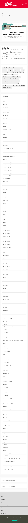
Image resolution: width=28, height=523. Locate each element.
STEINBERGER (6, 282)
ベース (8, 39)
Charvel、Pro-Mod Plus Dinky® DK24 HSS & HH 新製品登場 (13, 58)
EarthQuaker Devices (9, 359)
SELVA (5, 271)
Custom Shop (5, 67)
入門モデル (7, 337)
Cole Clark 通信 (8, 453)
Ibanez (5, 192)
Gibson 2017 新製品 (8, 170)
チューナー (6, 411)
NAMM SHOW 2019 (7, 239)
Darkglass (6, 115)
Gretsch (5, 186)
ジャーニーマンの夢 (9, 469)
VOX (5, 304)
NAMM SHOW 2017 (7, 233)
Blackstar (6, 387)
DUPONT (5, 123)
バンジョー (6, 414)
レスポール (15, 85)
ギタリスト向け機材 (8, 381)
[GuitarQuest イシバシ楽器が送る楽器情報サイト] (10, 4)
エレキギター (6, 74)
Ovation (5, 252)
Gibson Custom (7, 178)
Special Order (6, 274)
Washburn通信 (7, 464)
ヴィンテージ (22, 85)
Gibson (14, 67)
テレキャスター (6, 83)
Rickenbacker (6, 260)
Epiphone (6, 131)
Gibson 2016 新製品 (8, 175)
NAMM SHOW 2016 (7, 230)
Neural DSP (7, 362)
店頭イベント (6, 444)
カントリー (6, 376)
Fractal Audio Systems (8, 153)
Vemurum (6, 302)
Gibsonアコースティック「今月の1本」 (13, 458)
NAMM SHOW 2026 (7, 247)
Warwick (5, 307)
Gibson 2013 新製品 (8, 162)
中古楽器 (6, 436)
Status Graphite (7, 280)
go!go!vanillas (7, 351)
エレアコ (22, 72)
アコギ (22, 70)
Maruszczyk (6, 219)
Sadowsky (6, 269)
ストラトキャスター (15, 81)
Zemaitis (5, 321)
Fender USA (6, 145)
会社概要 (13, 486)
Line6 (5, 214)
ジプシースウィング (8, 398)
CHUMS (5, 104)
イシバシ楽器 (3, 513)
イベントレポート (7, 343)
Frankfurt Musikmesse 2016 (9, 156)
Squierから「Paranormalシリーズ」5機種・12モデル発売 (13, 60)
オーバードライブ (14, 74)
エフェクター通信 (8, 466)
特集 (5, 450)
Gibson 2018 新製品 (8, 173)
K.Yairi (5, 203)
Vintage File (10, 70)
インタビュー (6, 346)
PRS (5, 258)
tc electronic (6, 296)
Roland (5, 263)
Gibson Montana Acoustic (9, 184)
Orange (6, 395)
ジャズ (5, 401)
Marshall (6, 392)
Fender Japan (6, 142)
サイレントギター (8, 318)
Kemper (5, 206)
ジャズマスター (6, 81)
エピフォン (9, 72)
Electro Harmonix (7, 129)
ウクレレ (6, 354)
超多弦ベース (7, 425)
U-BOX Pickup (6, 299)
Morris (5, 222)
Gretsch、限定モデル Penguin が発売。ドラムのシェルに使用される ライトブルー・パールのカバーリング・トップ (13, 56)
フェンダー (13, 83)
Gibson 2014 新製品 (8, 164)
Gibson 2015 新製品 (8, 167)
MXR (5, 228)
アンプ (4, 72)
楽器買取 (4, 486)
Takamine (6, 291)
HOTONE (5, 189)
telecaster (5, 70)
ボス (18, 83)
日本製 (4, 87)
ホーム (3, 13)
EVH (4, 134)
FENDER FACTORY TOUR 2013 (10, 151)
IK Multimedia (6, 195)
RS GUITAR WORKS (7, 266)
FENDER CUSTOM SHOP (9, 148)
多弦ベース (7, 422)
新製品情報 (12, 39)
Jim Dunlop (6, 200)
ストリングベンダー (8, 409)
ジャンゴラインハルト (8, 403)
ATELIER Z (6, 96)
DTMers (4, 480)
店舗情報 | (9, 486)
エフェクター (16, 72)
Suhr (5, 288)
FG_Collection (7, 455)
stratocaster (19, 67)
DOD (5, 120)
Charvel (5, 101)
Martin (5, 217)
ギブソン (14, 76)
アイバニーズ (17, 70)
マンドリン (6, 431)
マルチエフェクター (7, 85)
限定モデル (9, 87)
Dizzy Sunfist (7, 348)
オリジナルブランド (8, 373)
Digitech (5, 118)
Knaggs (5, 208)
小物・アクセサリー (8, 442)
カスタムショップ (7, 76)
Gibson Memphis (7, 181)
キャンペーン (6, 378)
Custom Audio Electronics (9, 112)
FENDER (5, 39)
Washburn (6, 310)
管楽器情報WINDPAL (10, 480)
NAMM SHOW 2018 (7, 236)
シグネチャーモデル (7, 78)
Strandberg (6, 285)
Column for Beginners (8, 110)
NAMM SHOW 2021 (7, 244)
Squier (6, 140)
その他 (5, 324)
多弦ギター (6, 439)
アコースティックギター (9, 326)
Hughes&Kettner (8, 390)
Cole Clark (6, 107)
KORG (5, 211)
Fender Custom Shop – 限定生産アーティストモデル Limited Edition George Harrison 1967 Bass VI (12, 50)
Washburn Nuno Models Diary (9, 313)
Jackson (5, 197)
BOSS (5, 99)
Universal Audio (8, 365)
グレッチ (19, 76)
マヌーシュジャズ (7, 428)
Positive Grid (6, 255)
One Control (6, 250)
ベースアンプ (7, 420)
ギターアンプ (6, 384)
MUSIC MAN (6, 225)
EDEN (5, 126)
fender (10, 67)
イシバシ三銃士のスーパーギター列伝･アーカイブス (14, 340)
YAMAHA (5, 315)
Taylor (5, 293)
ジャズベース (16, 78)
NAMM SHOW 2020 (7, 241)
